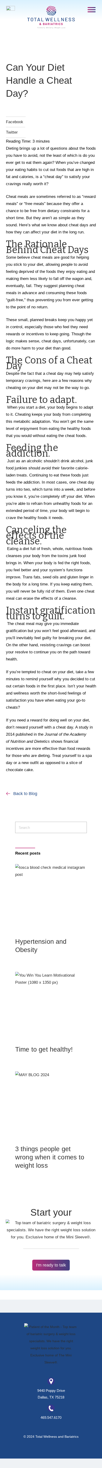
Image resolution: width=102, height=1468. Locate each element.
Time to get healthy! (44, 1049)
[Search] (81, 827)
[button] (91, 9)
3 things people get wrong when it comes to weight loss (49, 1157)
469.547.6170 (51, 1418)
